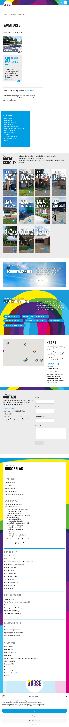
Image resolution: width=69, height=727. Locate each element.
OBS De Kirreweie (10, 568)
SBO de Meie (8, 579)
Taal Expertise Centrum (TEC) (13, 325)
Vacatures (7, 134)
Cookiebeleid (33, 724)
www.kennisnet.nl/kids (14, 519)
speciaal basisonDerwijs (12, 321)
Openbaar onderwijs (11, 316)
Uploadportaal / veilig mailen (14, 494)
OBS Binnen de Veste (11, 559)
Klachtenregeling (10, 491)
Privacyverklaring (10, 138)
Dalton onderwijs (9, 605)
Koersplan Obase (9, 132)
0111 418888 (53, 371)
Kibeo (6, 627)
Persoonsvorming (10, 488)
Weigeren (34, 715)
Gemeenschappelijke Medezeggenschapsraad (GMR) (21, 658)
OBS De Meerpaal (10, 576)
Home (5, 14)
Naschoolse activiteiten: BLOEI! (14, 635)
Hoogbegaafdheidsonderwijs (13, 608)
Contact (6, 140)
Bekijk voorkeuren (34, 720)
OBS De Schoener (10, 585)
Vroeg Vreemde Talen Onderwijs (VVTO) (34, 316)
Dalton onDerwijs (55, 321)
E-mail (37, 407)
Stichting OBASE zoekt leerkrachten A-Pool (12, 61)
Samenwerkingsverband (12, 630)
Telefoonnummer (40, 416)
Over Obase (12, 14)
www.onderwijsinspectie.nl (15, 543)
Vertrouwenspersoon (10, 136)
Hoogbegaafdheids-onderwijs (34, 321)
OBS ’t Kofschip (9, 573)
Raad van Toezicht (10, 122)
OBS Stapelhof (9, 588)
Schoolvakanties (10, 482)
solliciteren (30, 91)
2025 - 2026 (40, 280)
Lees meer (8, 79)
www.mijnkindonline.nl (14, 513)
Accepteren (34, 711)
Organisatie (8, 120)
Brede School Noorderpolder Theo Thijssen (18, 562)
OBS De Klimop (9, 570)
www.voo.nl (10, 533)
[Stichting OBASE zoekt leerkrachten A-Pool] (12, 46)
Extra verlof (8, 485)
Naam (37, 397)
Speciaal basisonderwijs (12, 611)
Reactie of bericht (40, 426)
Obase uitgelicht (9, 130)
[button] (66, 696)
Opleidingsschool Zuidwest (13, 632)
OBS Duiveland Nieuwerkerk (13, 565)
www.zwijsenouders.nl (14, 527)
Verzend (39, 443)
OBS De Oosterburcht (11, 582)
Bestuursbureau (9, 124)
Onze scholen (8, 556)
